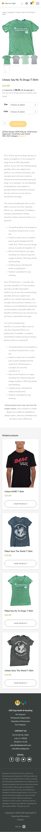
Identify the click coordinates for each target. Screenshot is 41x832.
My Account (20, 714)
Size (6, 104)
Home (4, 12)
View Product (20, 504)
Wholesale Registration (20, 718)
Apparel (11, 12)
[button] (20, 90)
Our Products (20, 724)
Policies (20, 819)
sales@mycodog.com (20, 748)
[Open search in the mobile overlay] (22, 3)
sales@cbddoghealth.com (20, 745)
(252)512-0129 (20, 742)
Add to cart (18, 124)
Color (6, 111)
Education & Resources (20, 721)
